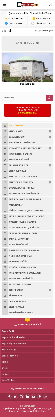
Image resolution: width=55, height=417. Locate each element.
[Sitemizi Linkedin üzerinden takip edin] (27, 396)
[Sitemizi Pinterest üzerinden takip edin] (39, 396)
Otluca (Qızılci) (27, 84)
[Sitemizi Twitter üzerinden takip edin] (15, 396)
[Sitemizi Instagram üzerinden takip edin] (21, 396)
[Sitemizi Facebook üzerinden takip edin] (9, 396)
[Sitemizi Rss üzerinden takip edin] (46, 396)
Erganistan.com (27, 406)
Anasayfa (38, 31)
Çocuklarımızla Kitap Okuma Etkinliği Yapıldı (30, 13)
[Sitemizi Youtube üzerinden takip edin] (33, 396)
